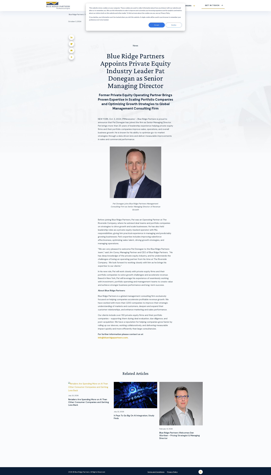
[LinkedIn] (71, 37)
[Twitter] (71, 44)
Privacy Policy (172, 472)
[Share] (71, 57)
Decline (173, 25)
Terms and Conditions (155, 472)
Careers (187, 6)
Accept (156, 25)
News (135, 45)
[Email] (71, 50)
